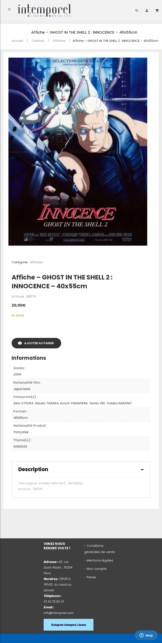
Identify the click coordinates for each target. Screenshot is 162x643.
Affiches (59, 40)
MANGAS (20, 446)
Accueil (17, 40)
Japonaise (21, 389)
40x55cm (20, 417)
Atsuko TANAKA (46, 403)
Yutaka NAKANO (118, 403)
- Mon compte (95, 569)
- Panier (90, 577)
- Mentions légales (98, 560)
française (20, 432)
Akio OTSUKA (23, 403)
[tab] (81, 469)
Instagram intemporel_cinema (68, 625)
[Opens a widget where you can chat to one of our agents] (146, 635)
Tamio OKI (97, 403)
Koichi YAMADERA (73, 403)
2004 (17, 374)
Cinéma (38, 40)
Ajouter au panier (39, 343)
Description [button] (33, 469)
